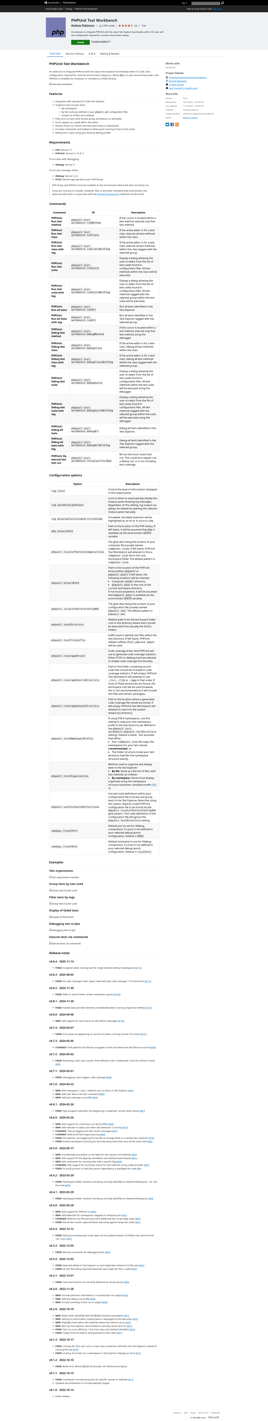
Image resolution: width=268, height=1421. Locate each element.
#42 (142, 1265)
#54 (138, 1218)
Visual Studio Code (54, 8)
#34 (125, 1295)
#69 (119, 1161)
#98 (153, 1047)
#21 (127, 1315)
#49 (94, 1211)
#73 (125, 1127)
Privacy (193, 1412)
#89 (102, 1094)
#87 (142, 1110)
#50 (124, 1215)
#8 (139, 1168)
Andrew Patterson (83, 25)
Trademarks (215, 1412)
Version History (75, 53)
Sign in (184, 3)
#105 (121, 1020)
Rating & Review (109, 53)
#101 (143, 1034)
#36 (93, 1298)
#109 (117, 994)
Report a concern (190, 117)
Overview (55, 53)
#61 (134, 1158)
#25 (135, 1319)
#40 (126, 1282)
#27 (130, 1326)
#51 (138, 1222)
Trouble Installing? (100, 41)
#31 (119, 1332)
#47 (69, 1238)
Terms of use (203, 1412)
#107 (148, 1007)
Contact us (177, 1412)
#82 (103, 1134)
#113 (147, 981)
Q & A (92, 53)
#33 (95, 1097)
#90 (131, 1090)
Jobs (186, 1412)
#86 (150, 1141)
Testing (69, 8)
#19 (76, 1349)
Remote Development (108, 194)
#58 (68, 1185)
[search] (222, 3)
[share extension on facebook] (172, 125)
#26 (128, 1322)
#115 (138, 967)
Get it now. (217, 8)
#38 (105, 1302)
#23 (132, 1329)
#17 (138, 1353)
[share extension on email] (177, 125)
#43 (134, 1268)
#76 (151, 1138)
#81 (115, 1131)
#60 (134, 1154)
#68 (111, 1124)
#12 (131, 1379)
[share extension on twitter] (167, 125)
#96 (58, 1064)
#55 (147, 1165)
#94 (109, 1077)
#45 (108, 1252)
